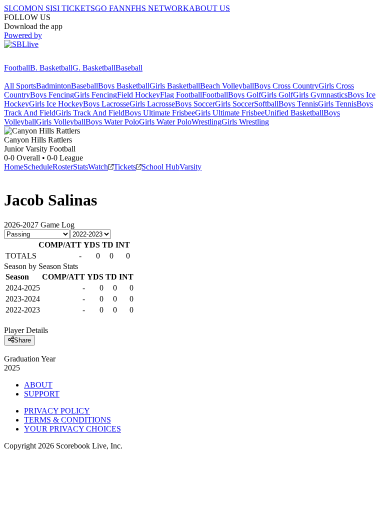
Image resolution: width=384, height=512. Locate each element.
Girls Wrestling (245, 122)
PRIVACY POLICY (57, 410)
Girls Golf (277, 94)
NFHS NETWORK (157, 8)
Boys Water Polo (112, 122)
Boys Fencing (52, 94)
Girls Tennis (337, 104)
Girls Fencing (95, 94)
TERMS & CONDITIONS (67, 420)
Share (22, 340)
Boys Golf (244, 94)
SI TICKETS (73, 8)
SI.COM (18, 8)
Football (17, 68)
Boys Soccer (195, 104)
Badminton (53, 86)
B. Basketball (51, 68)
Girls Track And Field (90, 112)
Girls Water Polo (165, 122)
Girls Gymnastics (320, 94)
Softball (266, 104)
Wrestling (207, 122)
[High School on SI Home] (42, 58)
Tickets (125, 166)
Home (14, 166)
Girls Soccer (234, 104)
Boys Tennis (298, 104)
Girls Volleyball (61, 122)
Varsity (191, 166)
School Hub (161, 166)
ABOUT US (209, 8)
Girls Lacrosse (152, 104)
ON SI (42, 8)
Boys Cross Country (286, 86)
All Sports (20, 86)
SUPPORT (42, 394)
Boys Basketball (124, 86)
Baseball (129, 68)
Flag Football (181, 94)
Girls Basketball (175, 86)
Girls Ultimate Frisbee (229, 112)
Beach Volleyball (227, 86)
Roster (62, 166)
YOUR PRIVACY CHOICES (72, 428)
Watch (98, 166)
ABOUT (38, 384)
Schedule (38, 166)
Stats (80, 166)
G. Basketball (94, 68)
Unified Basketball (294, 112)
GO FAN (110, 8)
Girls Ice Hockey (56, 104)
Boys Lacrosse (106, 104)
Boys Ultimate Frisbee (159, 112)
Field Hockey (138, 94)
